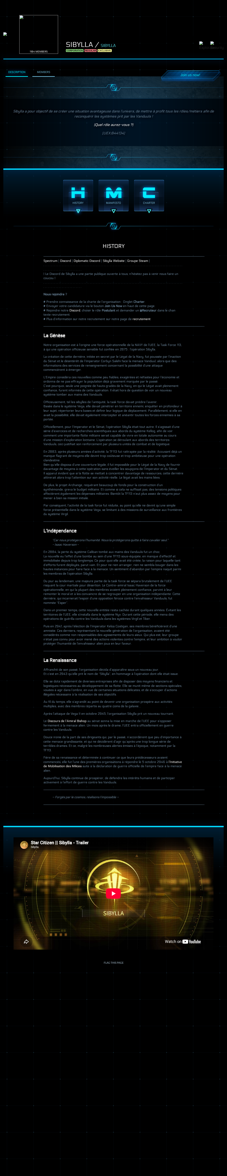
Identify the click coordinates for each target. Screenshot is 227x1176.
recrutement (142, 319)
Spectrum (50, 261)
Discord (65, 261)
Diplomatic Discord (87, 261)
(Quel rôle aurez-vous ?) (113, 125)
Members (43, 72)
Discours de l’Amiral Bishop (67, 721)
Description (16, 72)
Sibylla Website (114, 261)
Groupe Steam (137, 261)
